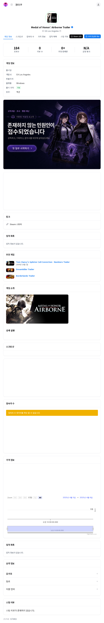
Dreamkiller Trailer (25, 269)
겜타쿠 (18, 4)
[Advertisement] (52, 191)
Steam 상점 (77, 36)
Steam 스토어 (16, 224)
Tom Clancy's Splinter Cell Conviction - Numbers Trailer (43, 262)
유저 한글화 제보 (93, 36)
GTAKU (13, 619)
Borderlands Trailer (25, 276)
